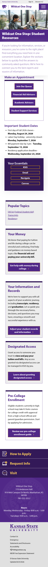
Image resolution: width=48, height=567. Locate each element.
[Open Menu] (43, 7)
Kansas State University (10, 2)
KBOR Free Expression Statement (22, 553)
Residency (12, 218)
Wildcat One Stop (21, 6)
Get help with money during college (24, 267)
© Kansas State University (19, 558)
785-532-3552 (24, 498)
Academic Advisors (24, 102)
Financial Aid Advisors (24, 94)
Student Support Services (24, 110)
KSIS (25, 167)
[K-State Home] (4, 7)
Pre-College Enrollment (16, 398)
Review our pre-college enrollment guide (24, 433)
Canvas (25, 183)
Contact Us (14, 536)
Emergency (14, 540)
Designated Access (22, 346)
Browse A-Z (39, 2)
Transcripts (13, 215)
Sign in (31, 2)
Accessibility (14, 547)
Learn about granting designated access (24, 376)
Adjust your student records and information (24, 330)
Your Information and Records (24, 289)
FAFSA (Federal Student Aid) (21, 211)
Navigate (25, 178)
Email (25, 172)
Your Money (17, 234)
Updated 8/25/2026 (17, 562)
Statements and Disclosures (20, 543)
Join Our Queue (24, 86)
